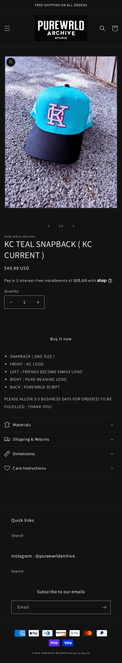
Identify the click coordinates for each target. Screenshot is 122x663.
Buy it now (61, 338)
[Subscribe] (104, 607)
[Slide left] (48, 226)
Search (17, 535)
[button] (7, 28)
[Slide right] (73, 226)
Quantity (11, 291)
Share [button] (16, 483)
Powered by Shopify (78, 652)
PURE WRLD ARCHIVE (53, 652)
